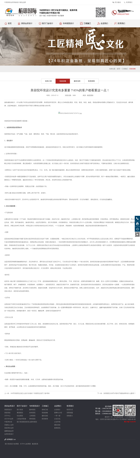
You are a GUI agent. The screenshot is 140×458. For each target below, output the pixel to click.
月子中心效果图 (25, 444)
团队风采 (57, 425)
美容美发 (7, 412)
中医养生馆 (8, 422)
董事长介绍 (58, 412)
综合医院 (20, 416)
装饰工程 (48, 81)
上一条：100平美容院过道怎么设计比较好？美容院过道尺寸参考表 (27, 393)
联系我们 (129, 2)
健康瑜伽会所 (9, 431)
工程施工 (87, 23)
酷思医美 (35, 444)
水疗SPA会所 (8, 419)
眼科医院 (32, 409)
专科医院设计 (68, 23)
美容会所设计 (26, 23)
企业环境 (57, 422)
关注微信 (118, 2)
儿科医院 (32, 416)
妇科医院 (32, 412)
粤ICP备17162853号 (130, 422)
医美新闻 (91, 81)
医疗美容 (20, 409)
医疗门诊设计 (47, 23)
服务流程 (77, 81)
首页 (10, 23)
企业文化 (57, 419)
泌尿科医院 (33, 422)
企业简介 (57, 409)
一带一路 (57, 416)
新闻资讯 (57, 428)
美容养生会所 (9, 428)
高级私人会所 (9, 425)
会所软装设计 (9, 434)
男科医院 (32, 419)
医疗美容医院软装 (23, 422)
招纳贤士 (70, 416)
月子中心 (7, 416)
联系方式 (70, 409)
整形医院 (20, 412)
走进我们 (104, 23)
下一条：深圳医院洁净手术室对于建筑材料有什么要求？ (116, 393)
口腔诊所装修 (21, 419)
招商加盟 (70, 412)
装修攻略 (133, 69)
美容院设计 (8, 409)
